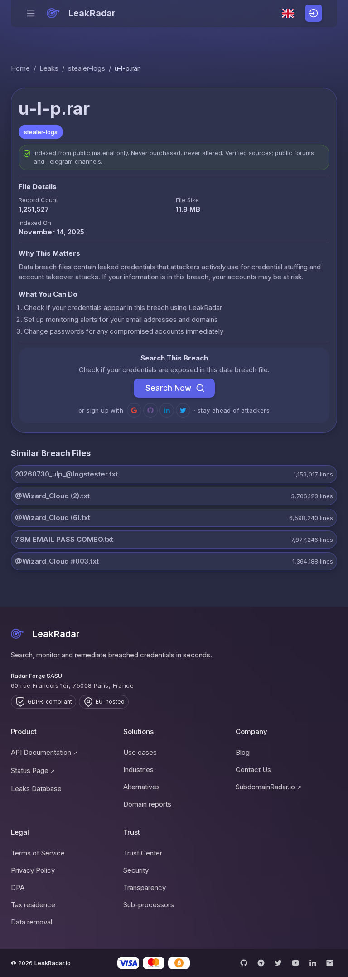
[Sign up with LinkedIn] (167, 410)
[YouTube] (295, 963)
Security (136, 870)
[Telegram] (261, 963)
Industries (138, 769)
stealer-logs (86, 68)
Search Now (168, 388)
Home (20, 68)
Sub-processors (148, 904)
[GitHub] (244, 963)
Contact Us (253, 769)
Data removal (31, 922)
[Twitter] (278, 963)
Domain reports (147, 804)
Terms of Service (38, 853)
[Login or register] (313, 13)
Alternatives (141, 787)
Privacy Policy (33, 870)
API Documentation (44, 752)
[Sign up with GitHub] (150, 410)
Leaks (48, 68)
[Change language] (288, 14)
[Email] (330, 963)
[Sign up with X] (183, 410)
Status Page (33, 770)
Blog (243, 752)
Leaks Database (36, 788)
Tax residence (33, 904)
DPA (17, 887)
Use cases (140, 752)
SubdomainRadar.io (268, 787)
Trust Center (142, 853)
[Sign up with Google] (134, 410)
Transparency (144, 887)
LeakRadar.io (52, 963)
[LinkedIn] (312, 963)
